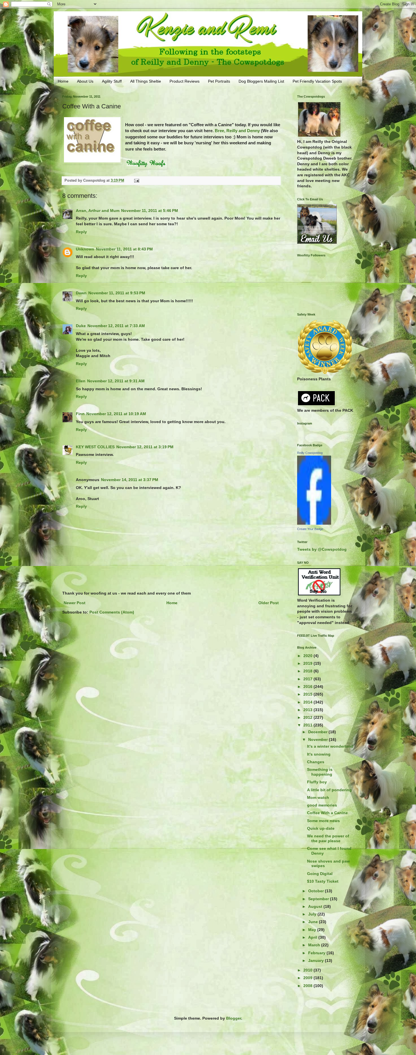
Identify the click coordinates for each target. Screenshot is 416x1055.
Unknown (85, 249)
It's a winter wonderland (330, 746)
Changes (315, 762)
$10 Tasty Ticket (322, 881)
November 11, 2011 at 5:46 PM (149, 210)
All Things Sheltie (145, 81)
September (319, 899)
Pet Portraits (219, 81)
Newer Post (74, 603)
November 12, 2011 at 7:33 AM (116, 325)
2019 (308, 663)
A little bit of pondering (329, 790)
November (318, 739)
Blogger (233, 1018)
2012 (308, 717)
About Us (85, 81)
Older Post (268, 603)
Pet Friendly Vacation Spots (317, 81)
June (313, 921)
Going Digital (320, 873)
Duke (81, 325)
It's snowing (319, 754)
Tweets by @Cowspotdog (322, 549)
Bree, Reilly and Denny (237, 130)
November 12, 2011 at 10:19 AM (116, 413)
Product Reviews (185, 81)
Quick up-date (320, 828)
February (317, 953)
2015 (308, 694)
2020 (308, 655)
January (316, 960)
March (314, 945)
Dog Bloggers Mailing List (261, 81)
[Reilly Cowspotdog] (314, 523)
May (312, 929)
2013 (308, 709)
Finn (80, 413)
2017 (308, 679)
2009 (308, 977)
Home (63, 81)
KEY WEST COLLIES (95, 447)
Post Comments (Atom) (111, 612)
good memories (322, 805)
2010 (308, 970)
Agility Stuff (112, 81)
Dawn (81, 293)
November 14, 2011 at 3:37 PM (129, 479)
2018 (308, 671)
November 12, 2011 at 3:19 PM (144, 447)
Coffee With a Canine (327, 812)
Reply (81, 232)
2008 (308, 985)
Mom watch (318, 797)
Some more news (323, 820)
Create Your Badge (310, 529)
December (318, 732)
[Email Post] (136, 181)
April (313, 937)
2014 (308, 702)
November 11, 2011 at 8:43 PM (124, 249)
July (313, 914)
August (315, 906)
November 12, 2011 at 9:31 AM (116, 381)
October (316, 891)
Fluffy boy (317, 782)
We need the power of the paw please (328, 838)
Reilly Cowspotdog (310, 452)
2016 (308, 686)
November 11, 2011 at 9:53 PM (116, 293)
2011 (308, 725)
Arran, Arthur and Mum (97, 210)
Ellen (80, 381)
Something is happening (320, 772)
